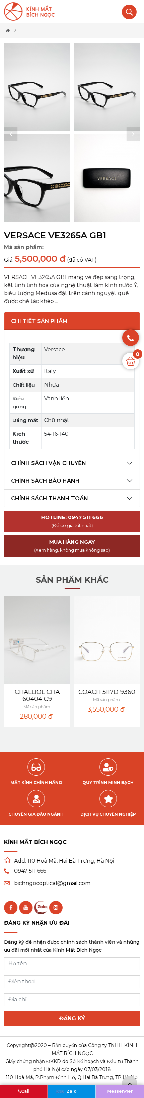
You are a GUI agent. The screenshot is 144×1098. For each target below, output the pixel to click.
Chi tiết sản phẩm (39, 321)
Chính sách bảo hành (45, 481)
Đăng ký (72, 1018)
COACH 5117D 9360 (106, 692)
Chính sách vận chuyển (48, 463)
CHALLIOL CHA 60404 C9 (37, 695)
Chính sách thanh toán (49, 498)
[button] (10, 134)
